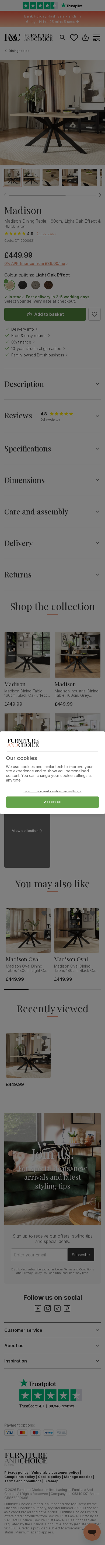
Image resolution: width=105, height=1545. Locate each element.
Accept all (52, 802)
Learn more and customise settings (53, 791)
